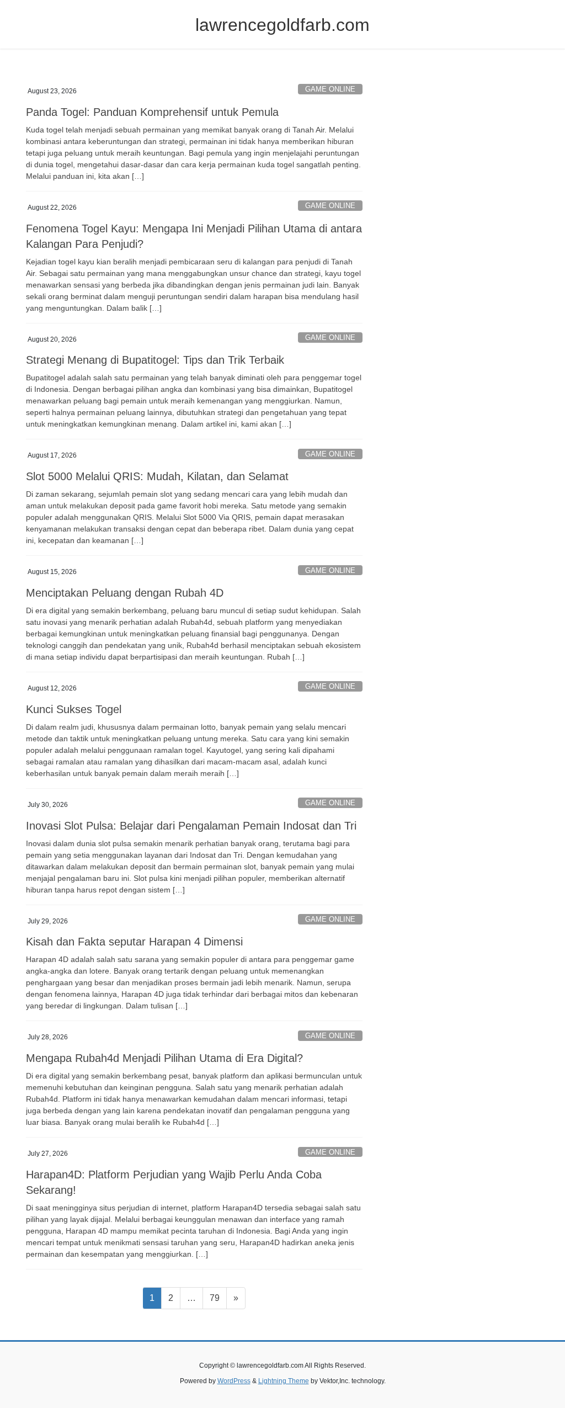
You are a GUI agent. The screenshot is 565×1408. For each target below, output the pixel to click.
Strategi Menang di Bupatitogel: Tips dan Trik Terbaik (155, 360)
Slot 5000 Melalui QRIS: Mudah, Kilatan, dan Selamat (157, 476)
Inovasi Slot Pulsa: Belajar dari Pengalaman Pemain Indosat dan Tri (191, 826)
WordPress (233, 1381)
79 (218, 1298)
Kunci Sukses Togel (73, 709)
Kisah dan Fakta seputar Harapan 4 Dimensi (134, 942)
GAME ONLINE (330, 89)
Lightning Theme (283, 1381)
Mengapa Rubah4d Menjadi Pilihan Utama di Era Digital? (164, 1058)
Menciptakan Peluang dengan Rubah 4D (124, 593)
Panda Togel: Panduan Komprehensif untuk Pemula (152, 112)
